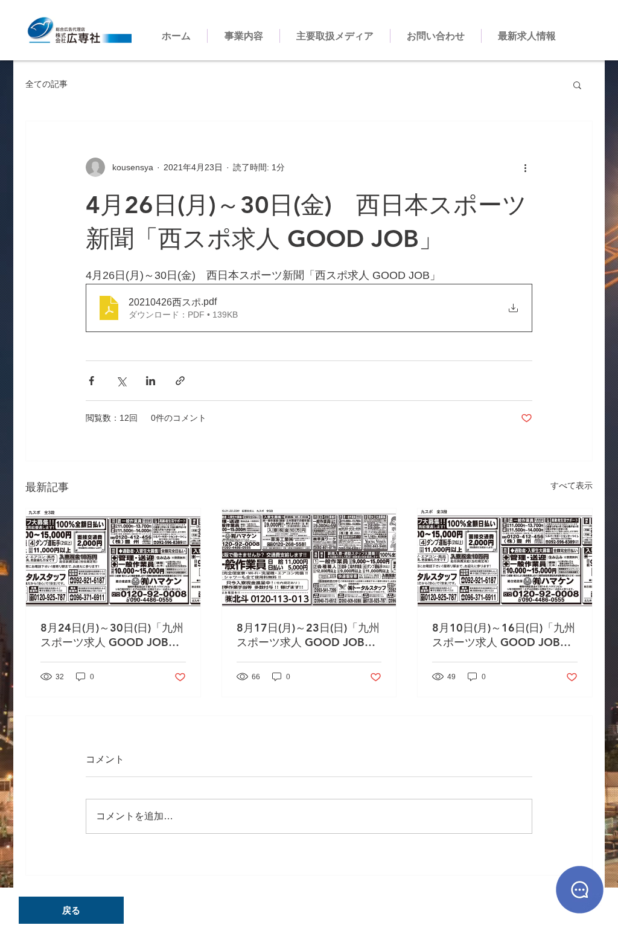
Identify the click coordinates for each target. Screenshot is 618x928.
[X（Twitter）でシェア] (121, 380)
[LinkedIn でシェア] (150, 380)
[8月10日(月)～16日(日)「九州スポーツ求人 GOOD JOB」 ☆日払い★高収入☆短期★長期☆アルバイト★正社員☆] (505, 557)
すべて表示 (571, 485)
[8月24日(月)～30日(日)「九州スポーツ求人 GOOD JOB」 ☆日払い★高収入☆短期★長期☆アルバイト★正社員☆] (113, 557)
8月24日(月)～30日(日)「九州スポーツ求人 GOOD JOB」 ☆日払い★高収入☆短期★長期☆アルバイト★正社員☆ (111, 635)
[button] (577, 84)
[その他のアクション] (525, 167)
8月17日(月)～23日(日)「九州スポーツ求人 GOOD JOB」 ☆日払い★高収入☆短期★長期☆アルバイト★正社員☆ (308, 635)
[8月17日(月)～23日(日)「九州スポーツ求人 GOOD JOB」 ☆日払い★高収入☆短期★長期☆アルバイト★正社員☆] (309, 557)
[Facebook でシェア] (91, 380)
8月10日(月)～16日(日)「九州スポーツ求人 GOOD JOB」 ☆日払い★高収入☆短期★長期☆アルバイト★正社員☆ (503, 635)
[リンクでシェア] (180, 380)
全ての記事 (46, 84)
